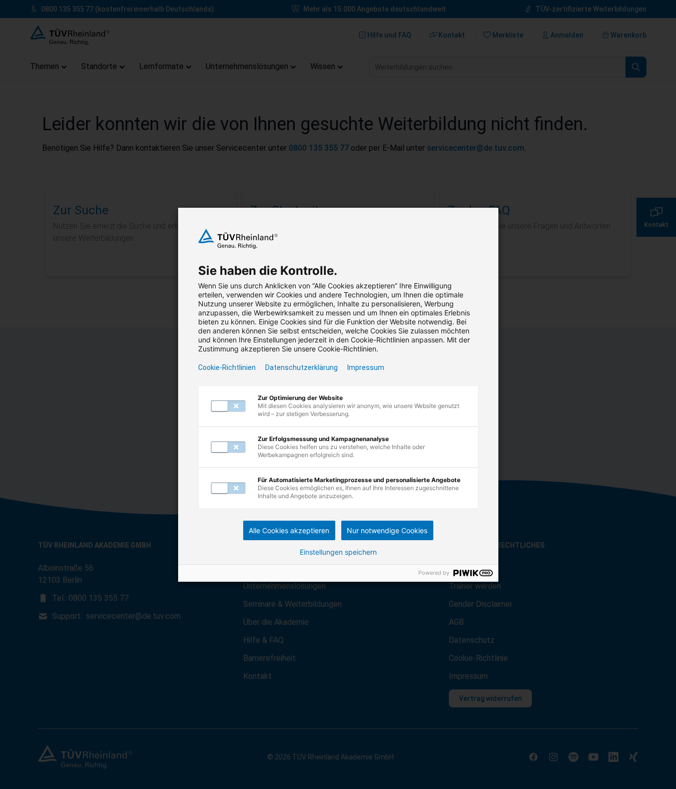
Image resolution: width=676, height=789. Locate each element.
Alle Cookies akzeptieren (289, 530)
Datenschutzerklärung (301, 367)
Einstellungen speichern (338, 552)
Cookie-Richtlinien (227, 367)
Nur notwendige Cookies (387, 530)
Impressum (365, 367)
